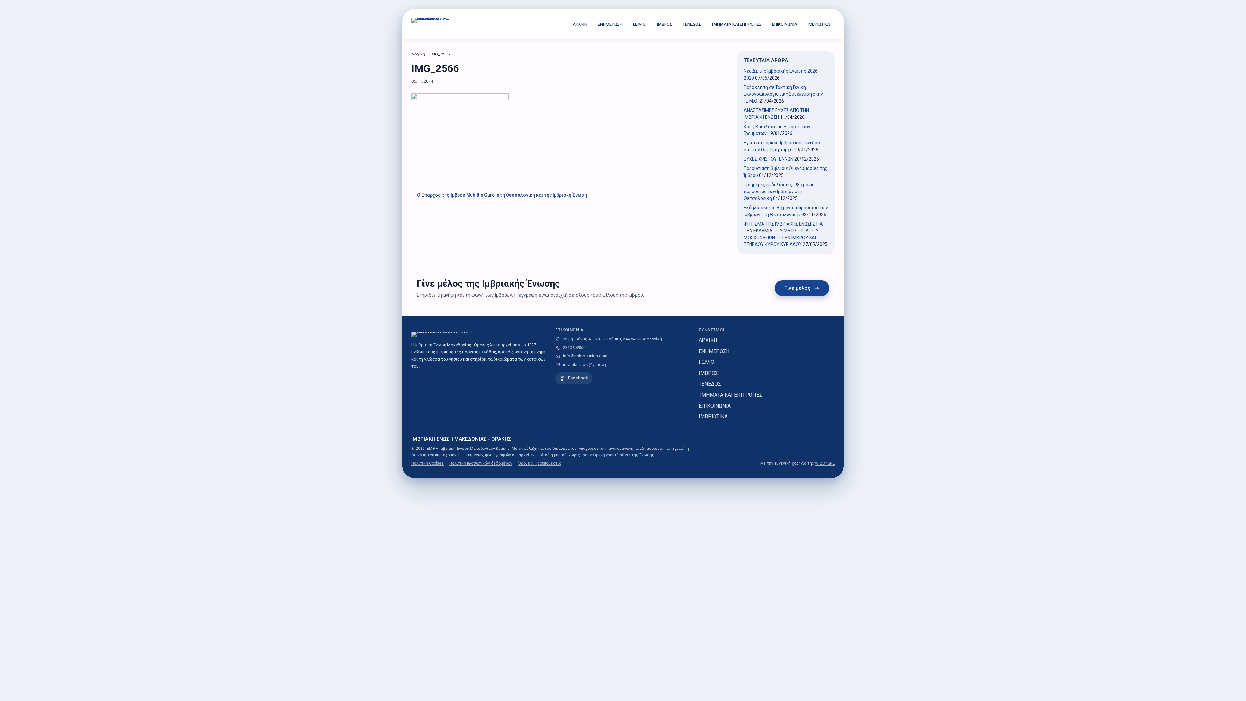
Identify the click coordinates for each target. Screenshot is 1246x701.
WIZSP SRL (825, 463)
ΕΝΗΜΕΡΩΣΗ (610, 24)
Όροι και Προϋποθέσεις (539, 463)
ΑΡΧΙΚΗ (580, 24)
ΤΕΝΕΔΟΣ (692, 24)
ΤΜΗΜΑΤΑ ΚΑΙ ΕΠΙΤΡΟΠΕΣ (736, 24)
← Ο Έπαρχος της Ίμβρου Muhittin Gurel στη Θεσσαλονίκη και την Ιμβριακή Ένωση (499, 195)
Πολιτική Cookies (427, 463)
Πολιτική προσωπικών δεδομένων (480, 463)
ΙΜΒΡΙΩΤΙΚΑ (819, 24)
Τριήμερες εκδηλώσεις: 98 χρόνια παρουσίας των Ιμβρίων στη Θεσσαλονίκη (779, 191)
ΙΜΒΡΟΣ (664, 24)
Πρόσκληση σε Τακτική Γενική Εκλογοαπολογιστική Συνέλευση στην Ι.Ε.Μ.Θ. (783, 94)
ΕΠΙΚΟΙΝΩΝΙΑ (784, 24)
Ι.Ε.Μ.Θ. (640, 24)
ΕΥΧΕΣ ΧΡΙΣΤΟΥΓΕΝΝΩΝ (768, 159)
